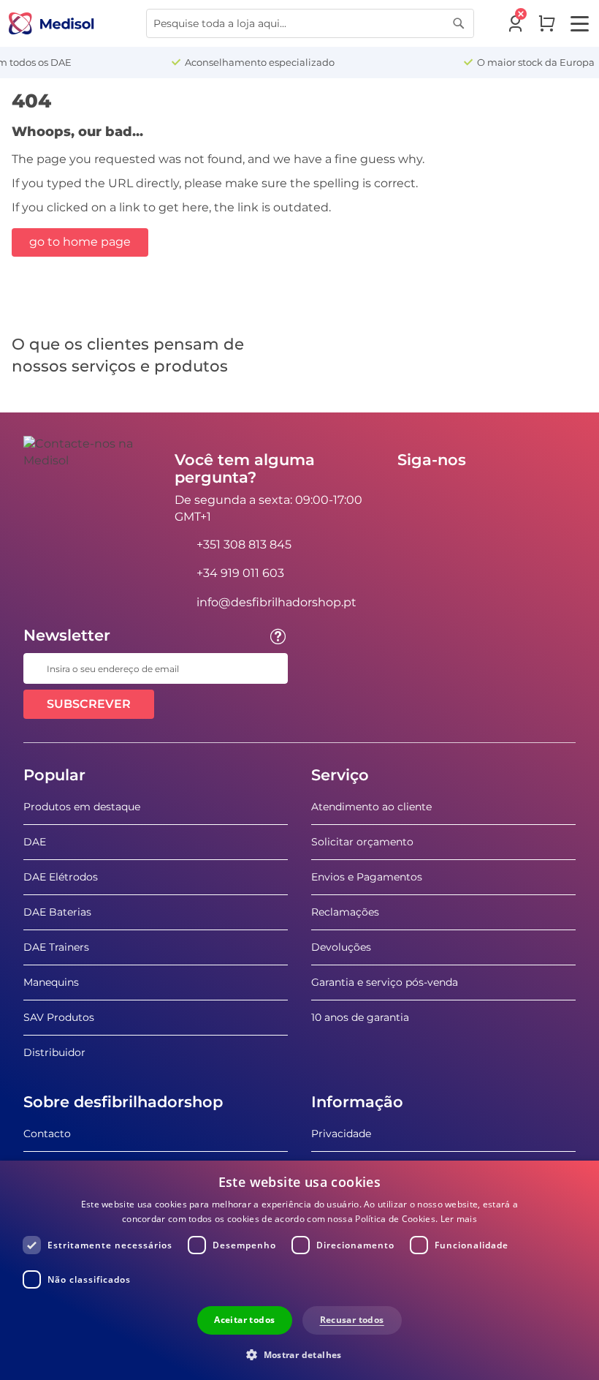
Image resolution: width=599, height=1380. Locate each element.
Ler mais (458, 1219)
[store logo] (51, 23)
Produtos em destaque (81, 806)
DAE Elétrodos (60, 876)
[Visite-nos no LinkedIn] (455, 493)
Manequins (51, 982)
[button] (299, 1354)
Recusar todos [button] (352, 1319)
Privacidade (341, 1133)
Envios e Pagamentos (366, 876)
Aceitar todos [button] (244, 1319)
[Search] (458, 23)
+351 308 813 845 (244, 544)
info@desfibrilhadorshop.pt (276, 602)
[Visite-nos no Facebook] (412, 493)
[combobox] (310, 23)
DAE (34, 841)
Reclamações (345, 912)
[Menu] (579, 23)
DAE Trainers (56, 947)
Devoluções (341, 947)
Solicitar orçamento (362, 841)
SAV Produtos (58, 1017)
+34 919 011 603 (240, 573)
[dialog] (299, 1270)
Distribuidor (54, 1052)
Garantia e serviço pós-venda (384, 982)
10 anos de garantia (360, 1017)
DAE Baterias (57, 912)
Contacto (47, 1133)
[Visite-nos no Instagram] (497, 493)
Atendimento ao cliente (371, 806)
